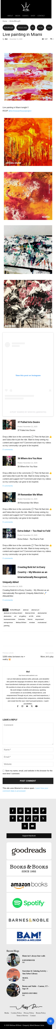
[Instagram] (23, 706)
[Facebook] (5, 45)
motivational (42, 622)
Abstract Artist (30, 613)
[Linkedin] (28, 811)
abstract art (35, 610)
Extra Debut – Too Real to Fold (34, 530)
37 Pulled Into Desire (29, 422)
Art (33, 28)
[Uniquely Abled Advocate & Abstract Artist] (26, 1007)
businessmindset (9, 619)
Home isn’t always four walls (33, 956)
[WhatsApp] (23, 45)
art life (31, 616)
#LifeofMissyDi (15, 610)
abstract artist (22, 28)
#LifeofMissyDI (15, 21)
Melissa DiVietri (21, 622)
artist (49, 28)
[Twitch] (35, 818)
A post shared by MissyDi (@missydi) (28, 412)
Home (5, 21)
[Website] (25, 826)
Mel (6, 39)
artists (38, 616)
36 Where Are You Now (30, 458)
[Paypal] (43, 811)
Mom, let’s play (47, 656)
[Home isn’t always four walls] (13, 960)
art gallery (22, 616)
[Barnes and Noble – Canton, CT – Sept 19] (13, 990)
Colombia (21, 619)
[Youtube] (37, 706)
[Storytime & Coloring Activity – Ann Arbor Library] (13, 975)
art (15, 616)
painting (6, 626)
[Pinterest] (17, 45)
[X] (11, 45)
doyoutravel (39, 619)
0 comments (8, 450)
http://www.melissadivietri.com (28, 675)
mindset (32, 622)
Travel (25, 978)
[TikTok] (28, 818)
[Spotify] (20, 818)
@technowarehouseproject (19, 111)
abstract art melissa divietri (13, 613)
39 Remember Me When (30, 494)
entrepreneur (8, 622)
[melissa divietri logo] (26, 6)
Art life (40, 28)
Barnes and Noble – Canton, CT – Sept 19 (35, 987)
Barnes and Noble (29, 993)
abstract (26, 610)
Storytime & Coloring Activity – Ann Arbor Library (35, 972)
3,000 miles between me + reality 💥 (14, 658)
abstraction (7, 616)
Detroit (30, 619)
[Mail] (28, 706)
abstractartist (42, 613)
